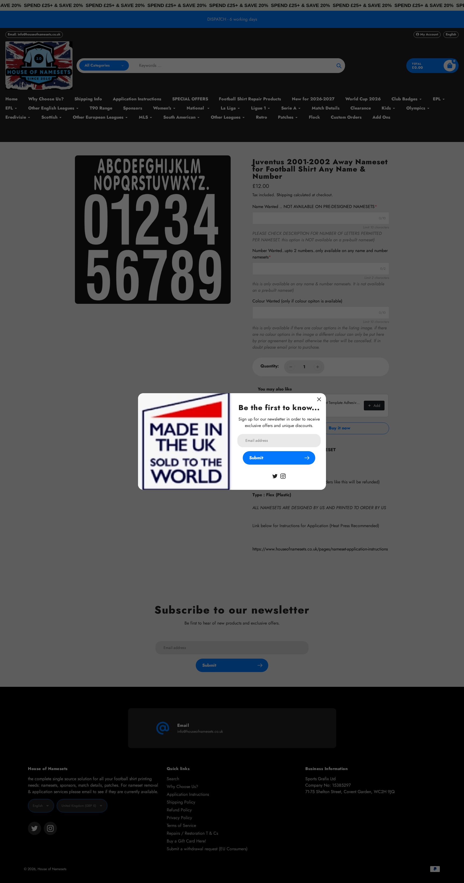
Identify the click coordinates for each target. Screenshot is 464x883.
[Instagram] (283, 476)
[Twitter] (275, 476)
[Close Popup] (319, 399)
